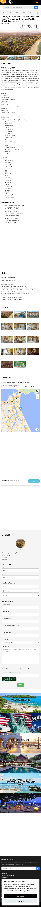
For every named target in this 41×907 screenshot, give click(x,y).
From (3, 567)
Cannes (19, 742)
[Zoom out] (37, 397)
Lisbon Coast (35, 792)
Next (38, 43)
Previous (3, 43)
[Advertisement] (20, 247)
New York (14, 722)
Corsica (12, 788)
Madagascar (24, 802)
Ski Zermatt (18, 806)
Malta (29, 788)
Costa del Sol (34, 790)
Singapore (21, 765)
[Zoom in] (37, 395)
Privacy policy (5, 877)
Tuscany (24, 792)
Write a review (34, 481)
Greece (36, 786)
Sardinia (17, 788)
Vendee (29, 792)
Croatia (25, 788)
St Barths (21, 702)
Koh (26, 762)
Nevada (17, 723)
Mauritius (14, 705)
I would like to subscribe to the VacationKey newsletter (19, 669)
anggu (15, 763)
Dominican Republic (32, 703)
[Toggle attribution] (37, 429)
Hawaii (24, 722)
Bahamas (12, 703)
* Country (5, 639)
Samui (29, 762)
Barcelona (25, 744)
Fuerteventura (13, 790)
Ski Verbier (11, 806)
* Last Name (5, 611)
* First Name (6, 604)
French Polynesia (24, 707)
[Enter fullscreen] (37, 391)
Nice (22, 742)
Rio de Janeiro (9, 802)
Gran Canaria (21, 790)
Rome (5, 742)
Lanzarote (6, 790)
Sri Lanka (9, 707)
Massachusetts (31, 722)
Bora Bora (20, 709)
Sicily (21, 788)
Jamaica (18, 703)
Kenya (6, 806)
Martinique (32, 702)
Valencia (19, 744)
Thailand (10, 702)
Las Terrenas (16, 707)
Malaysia (25, 763)
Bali (6, 702)
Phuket (34, 762)
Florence (9, 742)
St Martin (16, 702)
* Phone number (7, 632)
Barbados (24, 703)
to (2, 574)
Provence (34, 742)
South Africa (17, 802)
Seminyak (9, 763)
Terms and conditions (7, 875)
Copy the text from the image (11, 672)
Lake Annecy (33, 806)
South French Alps (32, 804)
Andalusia (12, 792)
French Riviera (7, 786)
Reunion (26, 705)
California (8, 722)
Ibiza (27, 786)
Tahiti (31, 707)
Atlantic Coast (15, 786)
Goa (32, 763)
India (29, 763)
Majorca (31, 786)
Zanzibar (31, 802)
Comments (5, 646)
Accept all (20, 896)
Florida (27, 702)
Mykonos (7, 788)
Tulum (24, 804)
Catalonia (18, 792)
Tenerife (34, 788)
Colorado (22, 723)
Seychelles (20, 705)
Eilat (21, 804)
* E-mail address (7, 618)
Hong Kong (28, 765)
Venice (14, 742)
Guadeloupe (6, 703)
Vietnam (16, 765)
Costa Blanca (5, 792)
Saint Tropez (27, 742)
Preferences (20, 901)
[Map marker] (20, 409)
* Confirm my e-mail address (11, 625)
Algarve (28, 790)
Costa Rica (16, 804)
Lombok (20, 763)
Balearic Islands (7, 705)
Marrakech (10, 804)
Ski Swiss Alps (25, 806)
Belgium (14, 744)
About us (4, 873)
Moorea (36, 707)
